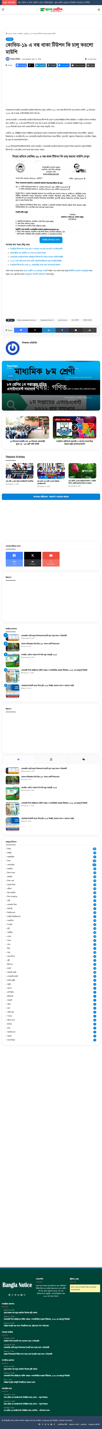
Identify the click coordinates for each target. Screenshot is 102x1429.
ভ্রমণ (8, 1008)
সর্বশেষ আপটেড (87, 320)
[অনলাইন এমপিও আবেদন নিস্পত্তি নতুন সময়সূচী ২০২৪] (12, 660)
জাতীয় (9, 853)
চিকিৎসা (10, 964)
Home (9, 34)
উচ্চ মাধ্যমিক (11, 892)
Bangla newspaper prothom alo (26, 320)
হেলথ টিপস (11, 956)
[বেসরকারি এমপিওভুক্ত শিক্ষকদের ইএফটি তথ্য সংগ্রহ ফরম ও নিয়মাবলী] (12, 637)
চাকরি (9, 968)
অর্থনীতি (9, 932)
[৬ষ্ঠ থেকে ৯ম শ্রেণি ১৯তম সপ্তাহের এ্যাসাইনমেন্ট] (51, 471)
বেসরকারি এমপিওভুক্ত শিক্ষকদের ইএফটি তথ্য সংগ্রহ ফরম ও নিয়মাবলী (44, 636)
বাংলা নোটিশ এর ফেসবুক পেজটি (36, 270)
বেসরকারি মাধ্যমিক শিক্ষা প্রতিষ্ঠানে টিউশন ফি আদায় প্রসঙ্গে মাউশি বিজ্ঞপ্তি (36, 257)
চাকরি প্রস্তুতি (11, 980)
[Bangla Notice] (51, 9)
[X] (12, 1294)
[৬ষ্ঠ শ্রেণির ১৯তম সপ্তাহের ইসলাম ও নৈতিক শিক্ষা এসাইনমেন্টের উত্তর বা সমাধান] (82, 470)
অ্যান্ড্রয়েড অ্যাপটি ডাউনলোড (35, 274)
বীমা (8, 948)
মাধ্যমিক (20, 34)
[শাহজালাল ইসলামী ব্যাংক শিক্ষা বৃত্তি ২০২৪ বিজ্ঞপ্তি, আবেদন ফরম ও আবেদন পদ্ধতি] (12, 691)
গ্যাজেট (9, 1000)
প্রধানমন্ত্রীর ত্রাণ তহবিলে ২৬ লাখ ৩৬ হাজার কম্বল (28, 253)
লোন (8, 944)
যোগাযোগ (84, 1425)
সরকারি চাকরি (11, 972)
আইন (9, 1004)
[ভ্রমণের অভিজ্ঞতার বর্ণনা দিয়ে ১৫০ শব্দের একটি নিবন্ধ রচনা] (12, 647)
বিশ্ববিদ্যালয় (11, 912)
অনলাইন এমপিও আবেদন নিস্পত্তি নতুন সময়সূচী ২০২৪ (39, 655)
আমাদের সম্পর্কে (74, 1425)
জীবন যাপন (11, 1020)
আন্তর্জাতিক (10, 857)
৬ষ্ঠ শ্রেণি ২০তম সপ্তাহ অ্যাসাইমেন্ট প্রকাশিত (19, 481)
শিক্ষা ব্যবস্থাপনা (12, 896)
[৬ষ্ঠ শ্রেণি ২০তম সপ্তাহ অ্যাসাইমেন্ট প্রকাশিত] (19, 471)
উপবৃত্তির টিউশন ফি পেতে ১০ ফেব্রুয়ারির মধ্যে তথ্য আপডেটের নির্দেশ (35, 265)
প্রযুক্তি (9, 984)
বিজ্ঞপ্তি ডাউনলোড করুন (51, 240)
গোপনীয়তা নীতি (62, 1425)
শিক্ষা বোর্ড (10, 881)
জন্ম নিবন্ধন (11, 1040)
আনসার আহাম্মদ (25, 1421)
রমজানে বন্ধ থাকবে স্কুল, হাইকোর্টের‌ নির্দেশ (36, 2)
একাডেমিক (10, 865)
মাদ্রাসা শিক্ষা (11, 885)
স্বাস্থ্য (8, 952)
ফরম (8, 1028)
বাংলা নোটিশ (75, 320)
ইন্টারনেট (10, 996)
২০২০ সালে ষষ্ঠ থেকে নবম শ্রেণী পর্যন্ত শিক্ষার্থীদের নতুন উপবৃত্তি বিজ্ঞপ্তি (35, 261)
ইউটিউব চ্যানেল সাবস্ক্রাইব (79, 270)
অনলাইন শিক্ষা (12, 904)
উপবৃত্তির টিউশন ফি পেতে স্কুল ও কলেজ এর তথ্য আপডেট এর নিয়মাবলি (36, 249)
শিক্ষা (14, 34)
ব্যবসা (9, 936)
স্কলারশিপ (10, 920)
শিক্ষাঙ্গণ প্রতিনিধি (15, 59)
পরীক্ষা (9, 888)
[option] (51, 386)
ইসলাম (9, 1024)
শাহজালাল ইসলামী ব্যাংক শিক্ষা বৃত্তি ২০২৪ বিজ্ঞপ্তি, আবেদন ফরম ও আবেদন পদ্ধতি (47, 686)
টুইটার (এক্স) (74, 1279)
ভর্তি (8, 900)
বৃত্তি (8, 928)
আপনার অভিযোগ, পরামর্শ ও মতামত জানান (51, 496)
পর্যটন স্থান (10, 1012)
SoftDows (45, 1421)
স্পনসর (9, 1016)
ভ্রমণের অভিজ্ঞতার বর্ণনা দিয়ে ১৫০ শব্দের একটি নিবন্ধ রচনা (40, 644)
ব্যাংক (9, 940)
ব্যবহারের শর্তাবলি (94, 1425)
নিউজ (9, 849)
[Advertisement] (51, 21)
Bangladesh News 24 (47, 320)
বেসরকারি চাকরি (12, 976)
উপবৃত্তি (9, 924)
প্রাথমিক (9, 877)
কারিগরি (9, 908)
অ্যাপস (9, 988)
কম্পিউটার (10, 992)
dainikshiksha (62, 320)
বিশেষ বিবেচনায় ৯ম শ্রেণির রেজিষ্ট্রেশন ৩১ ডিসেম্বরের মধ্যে (28, 386)
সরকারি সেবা (11, 1032)
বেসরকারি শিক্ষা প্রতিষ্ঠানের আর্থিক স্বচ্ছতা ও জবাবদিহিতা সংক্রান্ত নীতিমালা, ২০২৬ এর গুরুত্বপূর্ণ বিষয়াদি (54, 670)
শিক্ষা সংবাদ (11, 873)
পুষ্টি (8, 960)
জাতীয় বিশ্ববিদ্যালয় (13, 916)
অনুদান (9, 1036)
